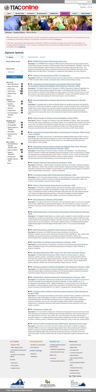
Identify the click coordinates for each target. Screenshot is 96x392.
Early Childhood (74, 355)
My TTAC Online (20, 13)
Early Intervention (13, 86)
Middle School (12, 93)
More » (9, 96)
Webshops (33, 354)
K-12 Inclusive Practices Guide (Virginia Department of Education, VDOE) (54, 175)
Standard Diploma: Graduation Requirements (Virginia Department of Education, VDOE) (59, 277)
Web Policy (71, 390)
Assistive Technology (11, 105)
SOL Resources (35, 347)
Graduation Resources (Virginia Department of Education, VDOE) (52, 162)
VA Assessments (42, 14)
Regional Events (15, 368)
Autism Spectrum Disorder (13, 128)
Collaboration (12, 110)
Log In (90, 4)
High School (11, 91)
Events (75, 14)
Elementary (11, 89)
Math (71, 365)
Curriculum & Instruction (76, 352)
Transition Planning (19, 32)
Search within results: (13, 61)
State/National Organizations (58, 349)
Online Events (14, 365)
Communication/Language (13, 114)
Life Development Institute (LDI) (42, 309)
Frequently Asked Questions (58, 361)
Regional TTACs (15, 345)
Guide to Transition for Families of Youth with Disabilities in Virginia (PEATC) (55, 118)
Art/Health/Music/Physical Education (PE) (13, 146)
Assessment (11, 101)
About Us (52, 355)
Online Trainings (86, 14)
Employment (11, 156)
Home (8, 13)
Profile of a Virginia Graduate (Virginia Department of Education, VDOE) (54, 185)
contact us (21, 47)
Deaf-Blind (11, 132)
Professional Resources (76, 367)
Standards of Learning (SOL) (38, 345)
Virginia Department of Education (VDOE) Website (48, 199)
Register (84, 4)
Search (89, 1)
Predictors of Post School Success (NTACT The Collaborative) (51, 75)
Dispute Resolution (11, 153)
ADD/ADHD (11, 123)
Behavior (10, 108)
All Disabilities (12, 125)
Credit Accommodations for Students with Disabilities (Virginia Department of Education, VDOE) (61, 267)
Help (79, 4)
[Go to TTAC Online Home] (21, 7)
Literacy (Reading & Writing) (77, 362)
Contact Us (58, 39)
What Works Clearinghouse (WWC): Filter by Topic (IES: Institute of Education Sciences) (59, 252)
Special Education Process (57, 352)
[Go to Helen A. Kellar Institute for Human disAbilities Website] (78, 383)
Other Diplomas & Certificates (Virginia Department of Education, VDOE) (54, 242)
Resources (65, 14)
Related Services (74, 370)
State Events (14, 363)
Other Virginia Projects (17, 347)
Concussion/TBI (74, 350)
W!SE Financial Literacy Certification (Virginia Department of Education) (54, 230)
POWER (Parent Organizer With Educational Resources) (50, 61)
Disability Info (54, 14)
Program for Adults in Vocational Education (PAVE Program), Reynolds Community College (60, 323)
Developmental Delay (12, 135)
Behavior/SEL (73, 347)
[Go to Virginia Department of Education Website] (17, 383)
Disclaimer (87, 390)
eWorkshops (34, 356)
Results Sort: (10, 69)
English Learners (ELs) (13, 160)
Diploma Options (13, 150)
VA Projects (31, 14)
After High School (13, 84)
